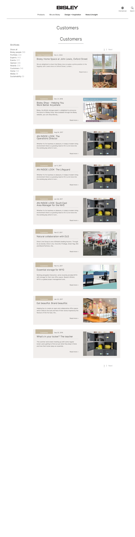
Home (14, 71)
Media (14, 74)
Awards (15, 66)
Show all (13, 49)
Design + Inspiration (73, 14)
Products (41, 14)
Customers (16, 68)
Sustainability (17, 76)
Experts (15, 58)
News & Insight (92, 14)
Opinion (15, 63)
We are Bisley (54, 14)
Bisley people (17, 52)
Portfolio (16, 55)
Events (15, 60)
